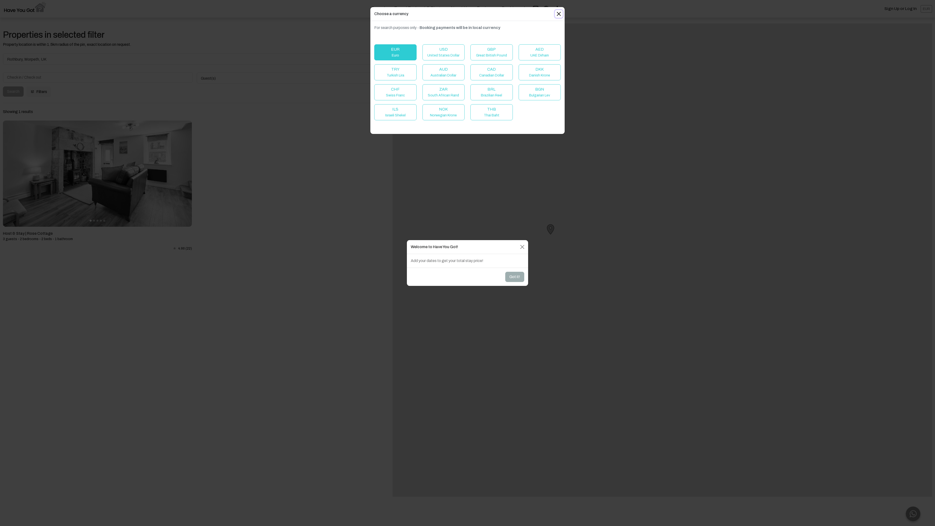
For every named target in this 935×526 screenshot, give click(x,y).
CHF (395, 92)
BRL (491, 92)
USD (443, 52)
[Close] (559, 14)
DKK (539, 72)
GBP (491, 52)
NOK (443, 112)
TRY (395, 72)
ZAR (443, 92)
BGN (539, 92)
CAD (491, 72)
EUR (395, 52)
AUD (443, 72)
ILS (395, 112)
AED (539, 52)
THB (491, 112)
